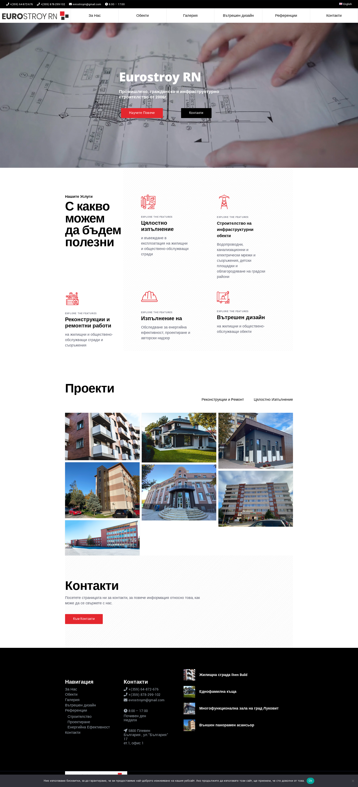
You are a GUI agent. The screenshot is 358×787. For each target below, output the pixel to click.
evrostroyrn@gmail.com (87, 4)
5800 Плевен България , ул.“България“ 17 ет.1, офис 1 (146, 737)
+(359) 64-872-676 (21, 4)
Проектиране (79, 722)
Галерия (72, 700)
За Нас (71, 689)
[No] (353, 781)
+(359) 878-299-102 (52, 4)
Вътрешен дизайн (80, 705)
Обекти (71, 695)
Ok (310, 780)
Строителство (80, 717)
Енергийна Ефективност (89, 727)
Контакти (72, 733)
